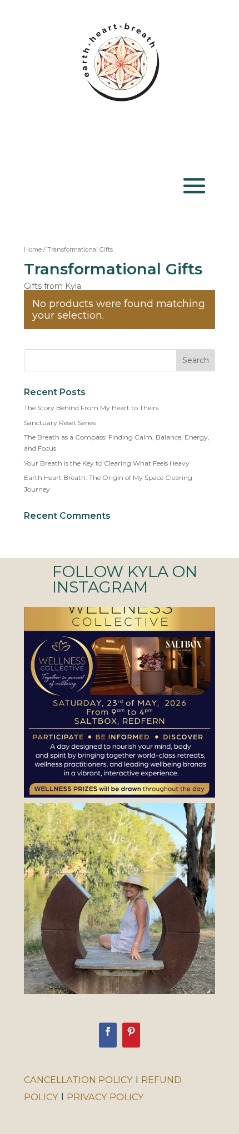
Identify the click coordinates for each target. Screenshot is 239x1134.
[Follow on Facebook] (108, 1035)
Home (33, 249)
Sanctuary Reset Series (60, 422)
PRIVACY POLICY (105, 1096)
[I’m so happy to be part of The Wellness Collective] (119, 702)
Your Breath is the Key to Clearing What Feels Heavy (107, 463)
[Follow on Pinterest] (131, 1035)
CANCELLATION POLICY (78, 1079)
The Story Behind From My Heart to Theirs (91, 407)
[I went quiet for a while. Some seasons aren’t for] (119, 898)
